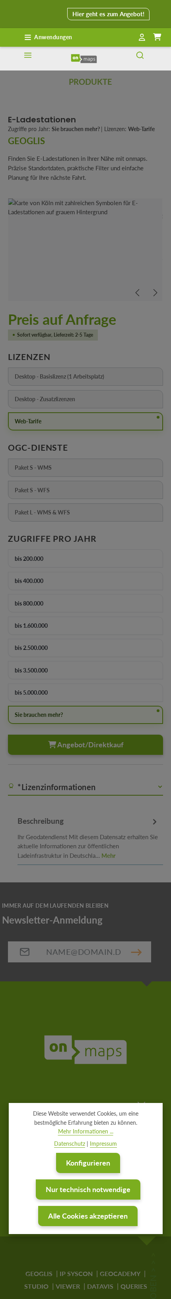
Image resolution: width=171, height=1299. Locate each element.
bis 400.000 (29, 580)
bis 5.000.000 (31, 692)
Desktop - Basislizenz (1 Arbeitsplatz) (61, 377)
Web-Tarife (28, 421)
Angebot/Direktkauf (89, 744)
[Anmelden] (142, 37)
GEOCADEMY (120, 1273)
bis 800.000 (29, 603)
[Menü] (28, 59)
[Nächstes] (154, 292)
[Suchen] (140, 59)
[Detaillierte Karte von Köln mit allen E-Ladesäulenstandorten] (85, 249)
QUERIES (133, 1286)
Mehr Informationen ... (85, 1131)
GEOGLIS (38, 1273)
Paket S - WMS (61, 468)
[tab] (88, 837)
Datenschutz (69, 1143)
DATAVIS (100, 1286)
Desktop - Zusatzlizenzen (61, 400)
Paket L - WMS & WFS (61, 513)
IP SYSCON (76, 1273)
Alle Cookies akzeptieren (88, 1215)
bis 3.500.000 (31, 670)
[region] (85, 249)
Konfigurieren (88, 1162)
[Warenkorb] (157, 37)
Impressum (103, 1143)
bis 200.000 (29, 558)
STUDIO (36, 1286)
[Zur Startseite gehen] (83, 58)
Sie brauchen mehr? (39, 714)
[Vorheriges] (138, 292)
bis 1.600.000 (31, 625)
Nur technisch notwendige (88, 1189)
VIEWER (68, 1286)
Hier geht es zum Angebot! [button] (108, 13)
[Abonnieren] (136, 951)
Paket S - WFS (61, 491)
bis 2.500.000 (31, 647)
